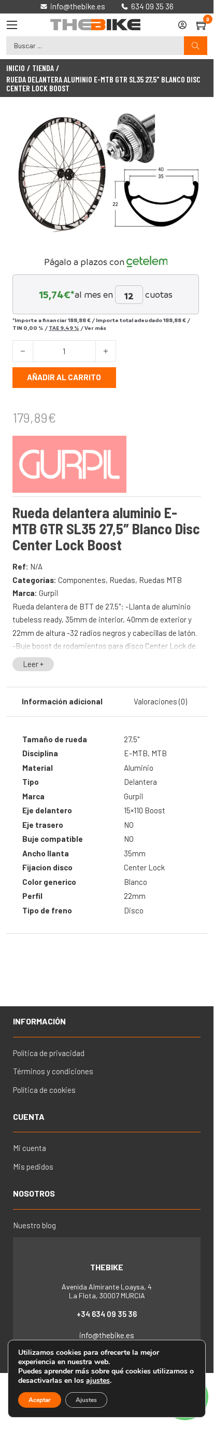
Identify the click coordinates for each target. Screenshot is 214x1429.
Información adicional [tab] (62, 701)
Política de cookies (44, 1089)
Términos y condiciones (53, 1071)
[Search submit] (195, 46)
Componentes (82, 580)
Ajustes (86, 1400)
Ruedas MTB (160, 580)
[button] (187, 126)
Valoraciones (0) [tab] (160, 701)
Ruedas (122, 580)
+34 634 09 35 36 (107, 1314)
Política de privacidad (48, 1053)
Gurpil (48, 593)
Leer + (33, 664)
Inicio (15, 68)
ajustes (98, 1380)
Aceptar (39, 1400)
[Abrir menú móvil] (12, 25)
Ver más (95, 327)
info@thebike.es (106, 1335)
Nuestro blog (34, 1225)
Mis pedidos (33, 1166)
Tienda (43, 68)
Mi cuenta (29, 1148)
